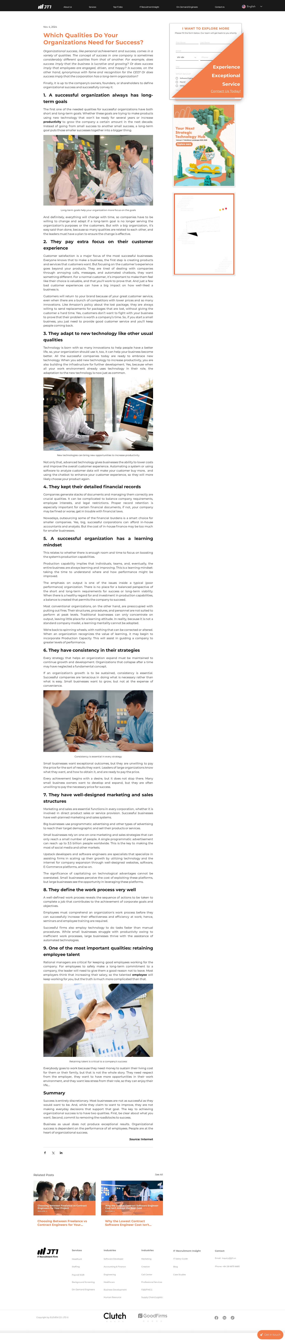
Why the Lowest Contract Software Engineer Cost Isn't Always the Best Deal (127, 1223)
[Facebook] (216, 1318)
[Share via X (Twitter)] (53, 1152)
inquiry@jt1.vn (229, 1258)
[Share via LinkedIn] (61, 1152)
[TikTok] (232, 1318)
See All (159, 1174)
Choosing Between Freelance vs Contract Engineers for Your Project (62, 1223)
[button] (92, 7)
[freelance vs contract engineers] (64, 1198)
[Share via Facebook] (45, 1152)
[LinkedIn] (224, 1318)
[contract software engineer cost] (132, 1198)
